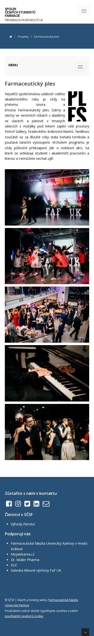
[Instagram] (18, 504)
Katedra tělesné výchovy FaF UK (36, 570)
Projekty (23, 36)
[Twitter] (27, 504)
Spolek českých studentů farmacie (24, 13)
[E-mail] (46, 504)
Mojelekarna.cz (22, 554)
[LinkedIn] (36, 504)
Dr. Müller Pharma (25, 559)
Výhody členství (23, 524)
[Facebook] (9, 504)
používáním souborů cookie (24, 616)
